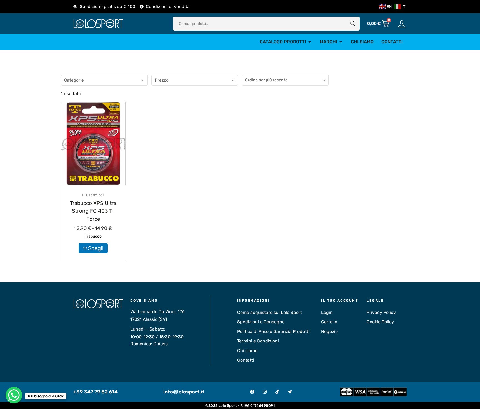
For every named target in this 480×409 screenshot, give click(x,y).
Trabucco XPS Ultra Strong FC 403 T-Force (93, 211)
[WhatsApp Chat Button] (14, 395)
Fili (84, 195)
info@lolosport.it (183, 392)
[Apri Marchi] (341, 42)
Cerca (353, 23)
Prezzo (162, 80)
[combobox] (285, 80)
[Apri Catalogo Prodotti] (310, 42)
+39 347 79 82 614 (95, 392)
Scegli (96, 248)
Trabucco (93, 236)
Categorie (74, 80)
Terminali (96, 195)
